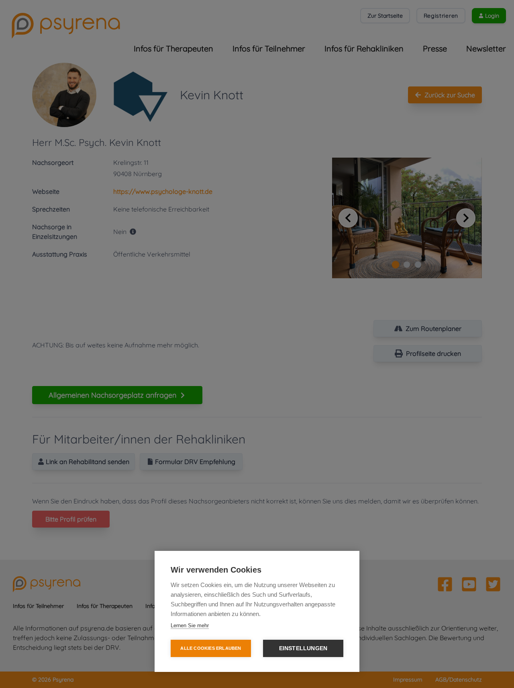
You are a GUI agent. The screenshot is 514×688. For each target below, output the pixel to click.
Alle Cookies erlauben (210, 648)
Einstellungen (303, 648)
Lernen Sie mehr (190, 625)
